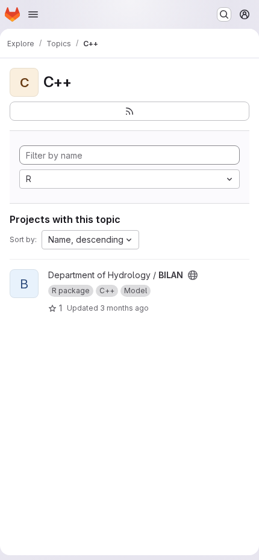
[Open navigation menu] (33, 14)
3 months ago (124, 307)
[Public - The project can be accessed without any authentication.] (193, 275)
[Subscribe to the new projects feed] (129, 111)
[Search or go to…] (224, 14)
